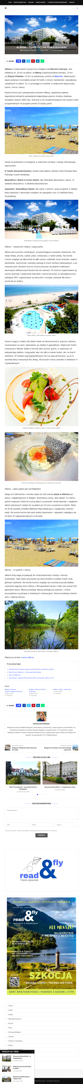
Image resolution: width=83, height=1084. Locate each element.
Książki (10, 1014)
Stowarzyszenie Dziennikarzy (57, 2)
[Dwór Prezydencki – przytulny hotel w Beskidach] (23, 773)
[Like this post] (19, 61)
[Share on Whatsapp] (42, 61)
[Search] (77, 8)
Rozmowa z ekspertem (15, 1049)
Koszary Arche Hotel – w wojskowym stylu (60, 787)
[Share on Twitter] (28, 61)
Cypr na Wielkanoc (15, 675)
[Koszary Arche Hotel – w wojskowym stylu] (60, 773)
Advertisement (41, 2)
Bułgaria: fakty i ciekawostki (62, 689)
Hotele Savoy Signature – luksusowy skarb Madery (25, 672)
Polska (10, 1045)
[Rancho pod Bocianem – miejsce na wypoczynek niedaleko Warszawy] (6, 1079)
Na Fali (10, 1023)
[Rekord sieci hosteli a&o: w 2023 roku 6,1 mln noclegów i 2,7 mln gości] (6, 1069)
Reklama (31, 2)
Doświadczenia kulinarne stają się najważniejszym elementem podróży (31, 669)
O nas (10, 2)
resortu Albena (27, 657)
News (10, 1027)
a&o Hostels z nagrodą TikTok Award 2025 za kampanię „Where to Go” (31, 678)
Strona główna (30, 43)
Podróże (11, 1036)
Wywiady (11, 1058)
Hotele (10, 1010)
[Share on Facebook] (23, 61)
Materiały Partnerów (14, 1019)
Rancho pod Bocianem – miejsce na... (22, 1078)
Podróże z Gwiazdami (15, 1041)
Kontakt (72, 2)
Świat (10, 1054)
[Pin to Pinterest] (33, 61)
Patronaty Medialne (14, 1032)
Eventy (10, 1005)
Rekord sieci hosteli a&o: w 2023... (22, 1067)
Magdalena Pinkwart (41, 724)
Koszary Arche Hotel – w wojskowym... (22, 1057)
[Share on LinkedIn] (38, 61)
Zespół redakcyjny (20, 2)
